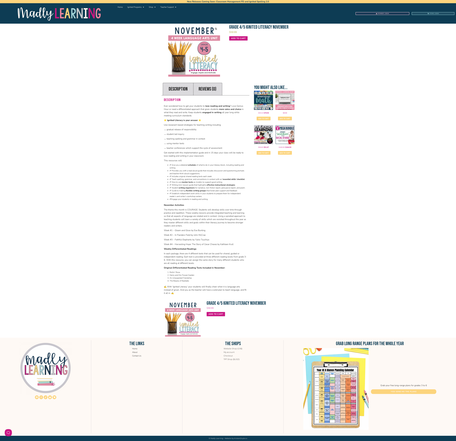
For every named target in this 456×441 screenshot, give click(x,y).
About (134, 352)
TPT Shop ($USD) (232, 359)
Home (120, 7)
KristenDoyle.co (240, 438)
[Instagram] (41, 397)
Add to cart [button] (263, 119)
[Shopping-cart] (54, 397)
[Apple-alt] (50, 397)
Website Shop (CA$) (233, 349)
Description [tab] (178, 89)
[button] (216, 29)
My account (229, 352)
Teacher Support (167, 7)
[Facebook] (37, 397)
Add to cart (238, 38)
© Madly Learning (216, 438)
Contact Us (136, 356)
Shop (151, 7)
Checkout (228, 356)
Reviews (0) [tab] (207, 89)
